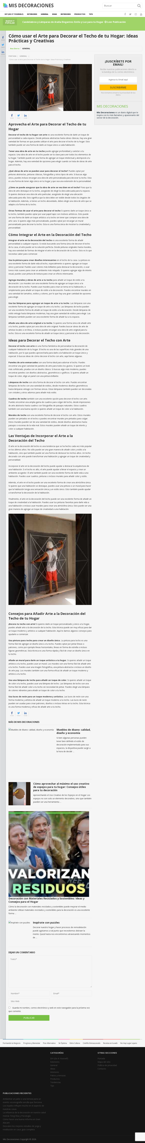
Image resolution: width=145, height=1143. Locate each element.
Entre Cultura (75, 1043)
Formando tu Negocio (12, 1043)
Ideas (54, 14)
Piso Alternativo (49, 1043)
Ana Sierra (14, 48)
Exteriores (32, 14)
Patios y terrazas (58, 1075)
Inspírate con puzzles (46, 922)
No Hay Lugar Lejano (128, 1043)
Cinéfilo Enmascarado (91, 1043)
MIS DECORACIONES (112, 106)
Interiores (66, 14)
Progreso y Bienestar (31, 1043)
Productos (79, 14)
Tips (91, 14)
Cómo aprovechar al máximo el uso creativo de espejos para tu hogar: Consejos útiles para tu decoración (61, 787)
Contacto (102, 1068)
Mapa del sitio (104, 1062)
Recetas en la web (110, 1043)
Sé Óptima (62, 1043)
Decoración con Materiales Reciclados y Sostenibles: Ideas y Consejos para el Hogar (46, 900)
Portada (12, 56)
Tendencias (55, 1082)
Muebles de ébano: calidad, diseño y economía (73, 731)
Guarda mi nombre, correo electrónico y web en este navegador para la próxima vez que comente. (49, 1009)
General (44, 14)
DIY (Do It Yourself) (14, 14)
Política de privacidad (107, 1065)
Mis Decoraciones (11, 1139)
